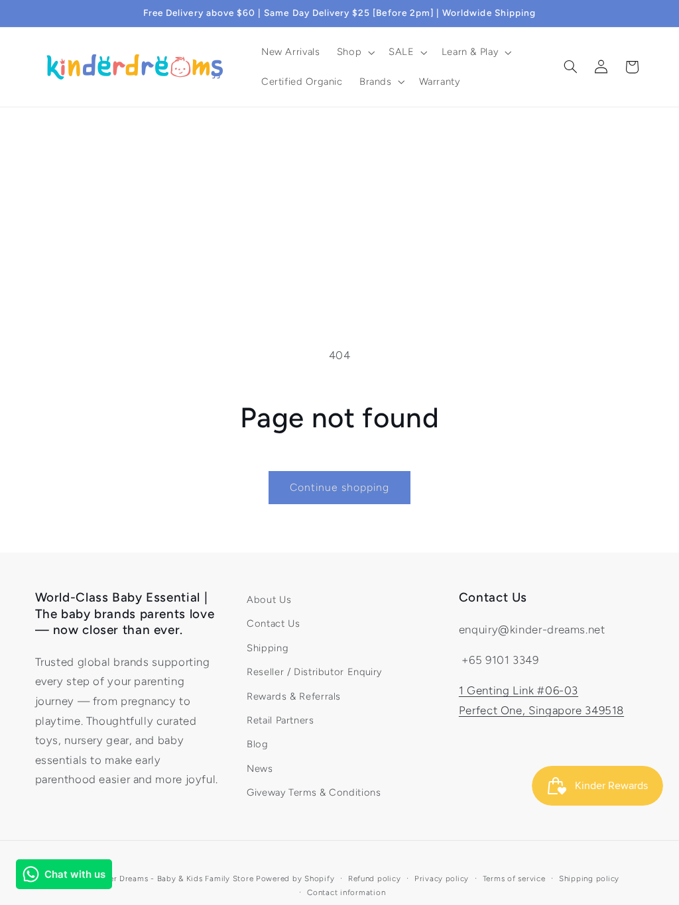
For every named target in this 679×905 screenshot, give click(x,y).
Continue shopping (340, 487)
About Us (269, 600)
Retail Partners (280, 720)
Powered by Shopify (295, 878)
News (260, 768)
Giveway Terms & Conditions (314, 792)
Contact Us (273, 623)
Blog (258, 744)
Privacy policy (441, 878)
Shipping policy (589, 878)
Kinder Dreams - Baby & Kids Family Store (172, 878)
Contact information (346, 892)
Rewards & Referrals (294, 696)
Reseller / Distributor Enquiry (314, 672)
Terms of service (514, 878)
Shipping (267, 648)
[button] (354, 52)
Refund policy (374, 878)
